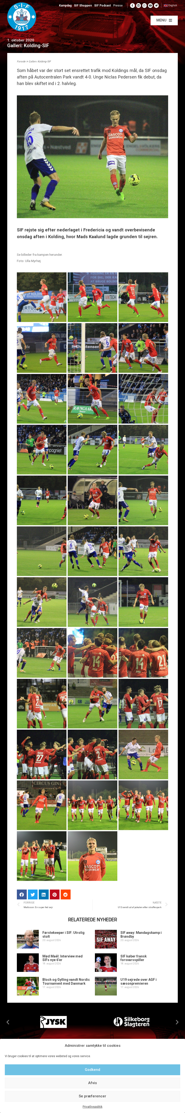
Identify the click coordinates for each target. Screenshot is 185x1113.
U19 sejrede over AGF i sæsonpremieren (138, 981)
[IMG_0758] (41, 703)
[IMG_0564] (41, 602)
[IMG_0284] (41, 297)
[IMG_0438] (143, 399)
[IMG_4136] (92, 856)
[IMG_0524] (92, 500)
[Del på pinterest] (55, 894)
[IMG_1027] (41, 805)
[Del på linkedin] (44, 894)
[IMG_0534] (143, 500)
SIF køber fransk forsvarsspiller (133, 958)
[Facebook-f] (132, 5)
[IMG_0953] (41, 754)
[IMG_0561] (143, 551)
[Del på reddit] (66, 894)
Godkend (92, 1069)
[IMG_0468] (41, 449)
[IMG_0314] (143, 297)
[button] (164, 20)
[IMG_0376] (41, 399)
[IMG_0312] (92, 297)
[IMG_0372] (143, 348)
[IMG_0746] (143, 653)
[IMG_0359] (92, 348)
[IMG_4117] (41, 856)
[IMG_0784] (92, 703)
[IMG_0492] (143, 449)
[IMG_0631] (143, 602)
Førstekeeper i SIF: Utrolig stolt (63, 934)
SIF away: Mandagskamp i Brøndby (141, 934)
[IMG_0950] (143, 703)
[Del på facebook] (22, 894)
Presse (118, 5)
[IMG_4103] (92, 805)
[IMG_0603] (92, 602)
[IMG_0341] (41, 348)
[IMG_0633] (41, 653)
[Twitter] (156, 5)
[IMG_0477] (92, 449)
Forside (21, 61)
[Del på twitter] (33, 894)
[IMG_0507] (41, 500)
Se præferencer (92, 1096)
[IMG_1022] (143, 754)
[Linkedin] (138, 5)
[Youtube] (150, 5)
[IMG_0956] (92, 754)
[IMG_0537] (41, 551)
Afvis (92, 1083)
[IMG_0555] (92, 551)
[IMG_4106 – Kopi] (143, 805)
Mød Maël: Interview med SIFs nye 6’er (62, 958)
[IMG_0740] (92, 653)
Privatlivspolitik (92, 1106)
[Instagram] (144, 5)
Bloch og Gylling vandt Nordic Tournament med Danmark (66, 981)
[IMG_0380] (92, 399)
